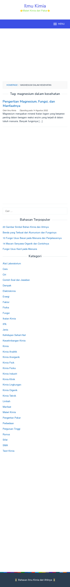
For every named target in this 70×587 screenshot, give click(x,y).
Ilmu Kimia (35, 6)
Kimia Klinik (9, 379)
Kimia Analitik (10, 351)
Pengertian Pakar (12, 417)
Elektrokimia (9, 291)
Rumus (6, 434)
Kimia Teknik (9, 395)
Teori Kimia (8, 450)
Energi (6, 296)
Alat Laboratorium (12, 263)
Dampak (7, 285)
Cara (5, 269)
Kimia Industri (10, 373)
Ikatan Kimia (9, 318)
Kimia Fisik (8, 362)
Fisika (6, 307)
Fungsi (6, 313)
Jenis (5, 329)
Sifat (5, 439)
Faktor (6, 302)
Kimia (6, 346)
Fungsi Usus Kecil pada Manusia (20, 249)
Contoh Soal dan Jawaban (16, 280)
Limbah (6, 401)
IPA (4, 324)
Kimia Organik (10, 390)
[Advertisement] (35, 54)
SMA (5, 445)
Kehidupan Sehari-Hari (14, 335)
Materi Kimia (9, 412)
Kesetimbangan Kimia (14, 340)
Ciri (4, 274)
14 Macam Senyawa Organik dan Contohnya (26, 243)
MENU (61, 24)
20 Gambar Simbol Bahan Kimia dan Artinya (26, 227)
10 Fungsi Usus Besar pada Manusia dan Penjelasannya (32, 238)
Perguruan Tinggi (11, 428)
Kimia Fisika (9, 368)
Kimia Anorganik (11, 357)
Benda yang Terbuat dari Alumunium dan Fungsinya (29, 232)
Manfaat (7, 406)
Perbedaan (8, 423)
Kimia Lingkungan (12, 384)
